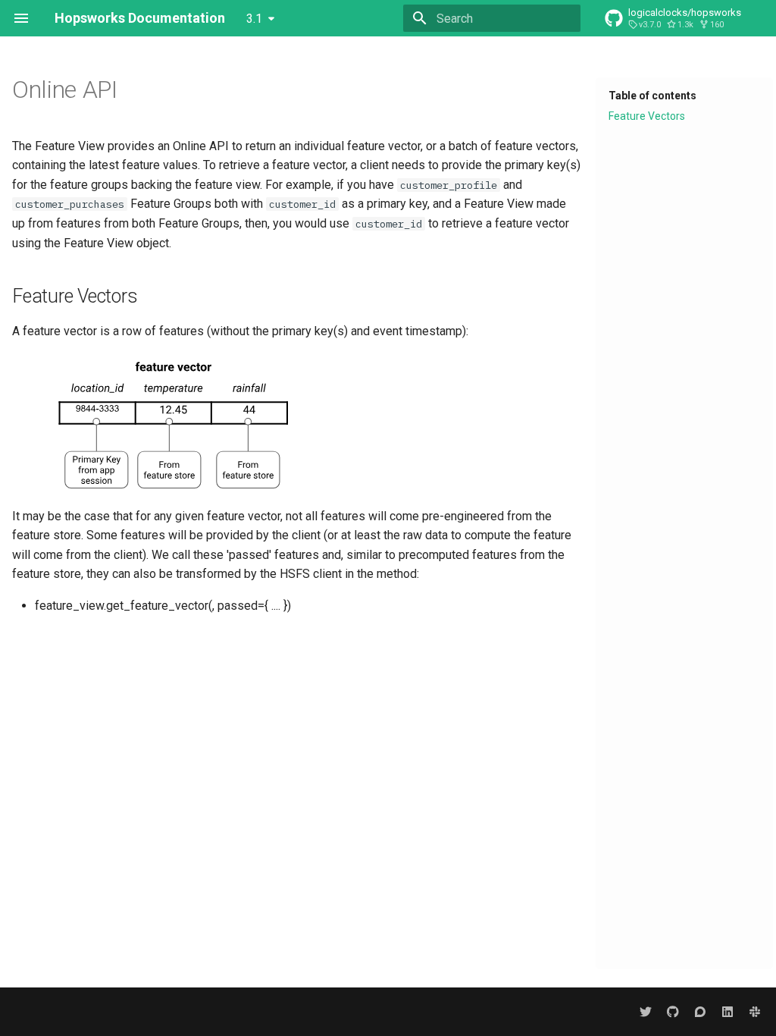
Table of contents (652, 95)
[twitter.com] (646, 1012)
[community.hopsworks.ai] (700, 1012)
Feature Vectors (647, 116)
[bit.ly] (755, 1012)
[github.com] (673, 1012)
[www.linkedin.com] (727, 1012)
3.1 (254, 18)
